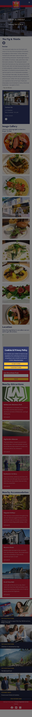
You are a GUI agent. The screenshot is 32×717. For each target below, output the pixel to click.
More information (18, 360)
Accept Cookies (16, 363)
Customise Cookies (16, 367)
